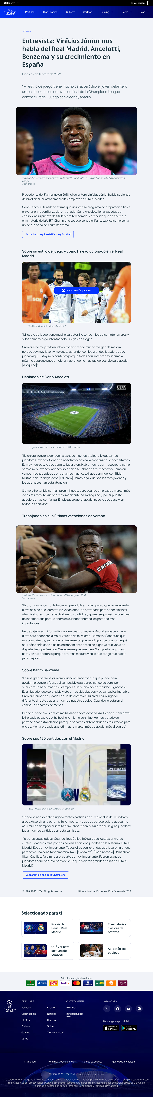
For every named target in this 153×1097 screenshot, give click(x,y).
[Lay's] (53, 983)
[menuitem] (30, 12)
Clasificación (29, 1013)
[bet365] (99, 983)
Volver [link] (28, 31)
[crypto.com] (88, 983)
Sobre (50, 1026)
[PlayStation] (42, 983)
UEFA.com (71, 1007)
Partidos (26, 1007)
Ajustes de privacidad (123, 1061)
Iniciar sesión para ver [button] (78, 290)
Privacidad (30, 1061)
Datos (25, 1038)
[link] (29, 12)
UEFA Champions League (10, 12)
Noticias (51, 1013)
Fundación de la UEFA (74, 1015)
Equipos (51, 1007)
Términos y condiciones (61, 1061)
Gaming (26, 1032)
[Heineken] (30, 983)
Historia (51, 1020)
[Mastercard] (76, 983)
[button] (107, 12)
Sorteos (26, 1026)
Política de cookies (92, 1061)
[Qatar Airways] (122, 983)
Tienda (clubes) (56, 1032)
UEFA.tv (26, 1020)
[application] (76, 413)
